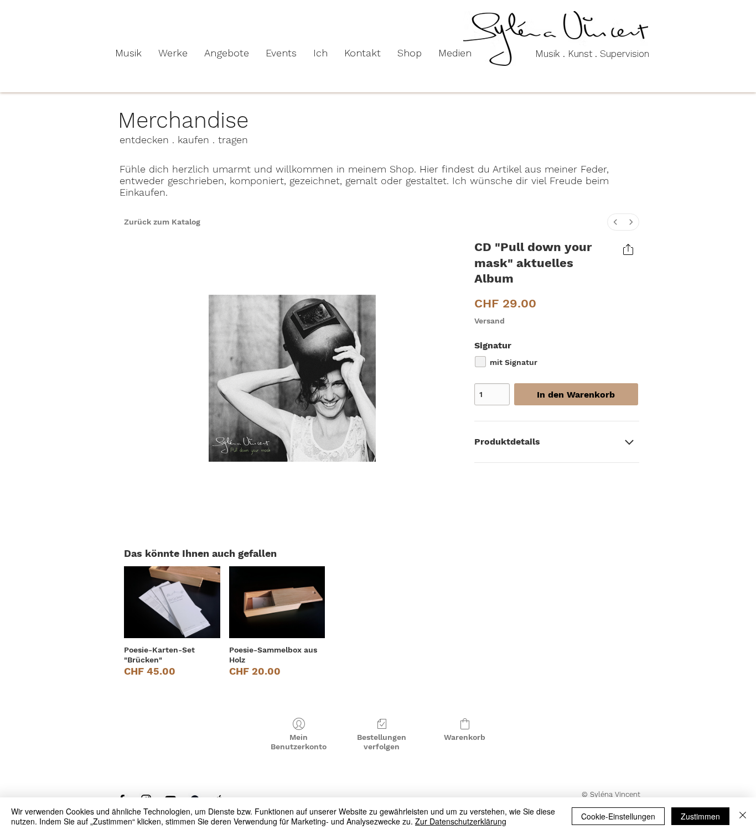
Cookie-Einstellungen (618, 816)
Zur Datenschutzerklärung (460, 821)
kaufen (193, 139)
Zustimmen (700, 816)
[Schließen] (742, 816)
